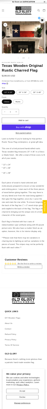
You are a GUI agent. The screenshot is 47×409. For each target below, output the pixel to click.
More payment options (23, 133)
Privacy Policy (10, 340)
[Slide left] (18, 58)
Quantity (5, 107)
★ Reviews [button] (45, 206)
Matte (18, 102)
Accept (22, 391)
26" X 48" (37, 92)
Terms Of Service (12, 345)
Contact (8, 329)
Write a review (23, 267)
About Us (8, 323)
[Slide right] (28, 58)
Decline (22, 397)
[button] (3, 10)
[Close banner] (44, 1)
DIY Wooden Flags (12, 318)
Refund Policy (10, 334)
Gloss (6, 102)
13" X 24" (8, 92)
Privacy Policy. (23, 385)
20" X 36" (23, 92)
